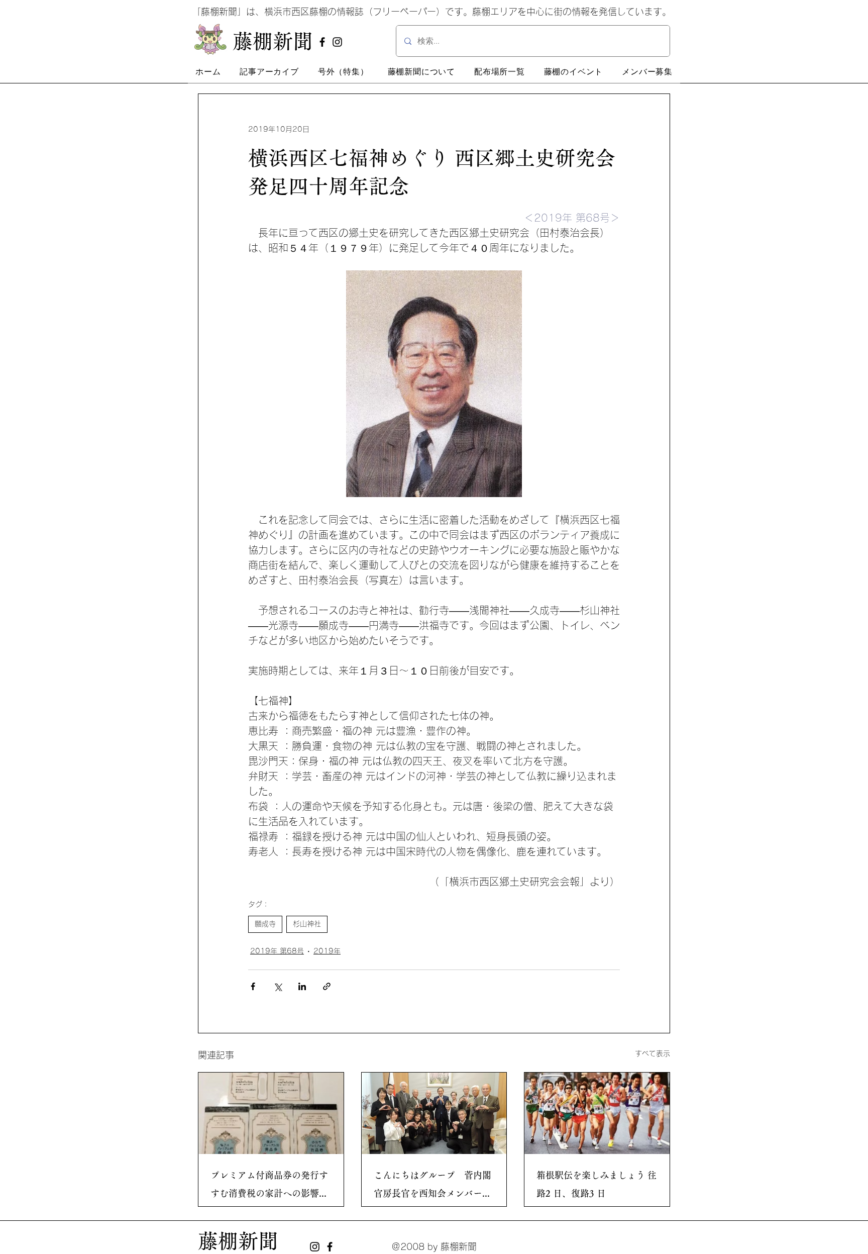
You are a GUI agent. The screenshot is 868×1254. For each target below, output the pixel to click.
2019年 (327, 950)
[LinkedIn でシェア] (302, 986)
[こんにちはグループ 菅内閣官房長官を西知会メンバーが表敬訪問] (434, 1113)
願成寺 (265, 923)
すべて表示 (652, 1053)
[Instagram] (337, 42)
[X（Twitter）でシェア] (277, 986)
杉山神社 (307, 923)
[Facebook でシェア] (253, 986)
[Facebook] (322, 42)
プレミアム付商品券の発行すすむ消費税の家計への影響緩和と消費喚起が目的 (269, 1186)
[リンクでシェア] (327, 986)
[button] (269, 72)
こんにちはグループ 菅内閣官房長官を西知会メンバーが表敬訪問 (432, 1186)
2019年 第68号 (277, 950)
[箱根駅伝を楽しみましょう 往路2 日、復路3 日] (597, 1113)
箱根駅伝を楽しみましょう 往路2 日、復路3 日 (596, 1184)
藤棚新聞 (238, 1241)
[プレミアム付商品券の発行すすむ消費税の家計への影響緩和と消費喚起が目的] (271, 1113)
